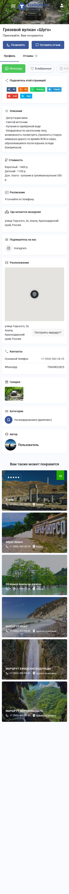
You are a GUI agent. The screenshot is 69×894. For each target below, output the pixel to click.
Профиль (9, 55)
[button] (11, 89)
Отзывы (30, 55)
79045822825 (55, 367)
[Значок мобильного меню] (13, 6)
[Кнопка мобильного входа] (61, 5)
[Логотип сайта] (34, 6)
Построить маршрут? (47, 332)
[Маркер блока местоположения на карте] (34, 294)
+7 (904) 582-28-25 (52, 358)
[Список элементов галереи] (14, 394)
